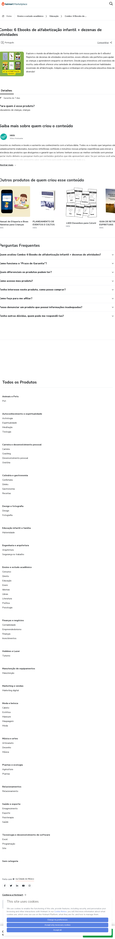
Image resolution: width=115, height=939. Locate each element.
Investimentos (9, 638)
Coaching (6, 453)
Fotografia (7, 515)
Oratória (6, 462)
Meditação (7, 427)
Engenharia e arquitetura (15, 545)
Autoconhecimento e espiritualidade (22, 413)
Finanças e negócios (13, 620)
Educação (7, 580)
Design (5, 510)
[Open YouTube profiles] (23, 886)
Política (6, 603)
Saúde (5, 822)
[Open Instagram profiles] (29, 886)
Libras (5, 594)
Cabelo (5, 707)
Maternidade (8, 532)
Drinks (5, 484)
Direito (5, 576)
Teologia (6, 431)
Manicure (6, 716)
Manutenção (8, 673)
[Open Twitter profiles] (11, 886)
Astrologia (7, 418)
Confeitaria (7, 479)
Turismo (6, 655)
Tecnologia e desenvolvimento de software (26, 834)
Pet (4, 401)
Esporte (6, 813)
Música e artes (10, 738)
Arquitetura (8, 549)
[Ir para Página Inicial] (16, 4)
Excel (5, 839)
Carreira (6, 449)
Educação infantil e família (16, 528)
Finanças (6, 633)
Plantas (6, 773)
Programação (8, 843)
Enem (5, 585)
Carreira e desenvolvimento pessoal (22, 444)
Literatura (7, 598)
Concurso (6, 571)
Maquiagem (8, 721)
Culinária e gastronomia (15, 475)
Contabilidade (9, 624)
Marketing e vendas (12, 685)
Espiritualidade (9, 422)
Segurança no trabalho (13, 554)
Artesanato (8, 743)
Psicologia (7, 607)
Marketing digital (10, 690)
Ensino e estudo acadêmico (17, 567)
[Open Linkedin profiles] (17, 886)
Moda (5, 725)
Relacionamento (10, 791)
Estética (6, 712)
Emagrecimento (10, 808)
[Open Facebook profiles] (5, 886)
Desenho (6, 747)
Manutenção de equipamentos (18, 668)
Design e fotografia (12, 506)
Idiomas (6, 589)
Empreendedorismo (11, 629)
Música (5, 752)
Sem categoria (10, 861)
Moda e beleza (10, 703)
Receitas (6, 493)
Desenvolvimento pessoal (15, 458)
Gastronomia (8, 488)
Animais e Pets (10, 396)
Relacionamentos (11, 786)
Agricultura (7, 769)
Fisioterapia (8, 817)
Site (4, 848)
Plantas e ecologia (12, 764)
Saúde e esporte (11, 804)
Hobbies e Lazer (11, 651)
